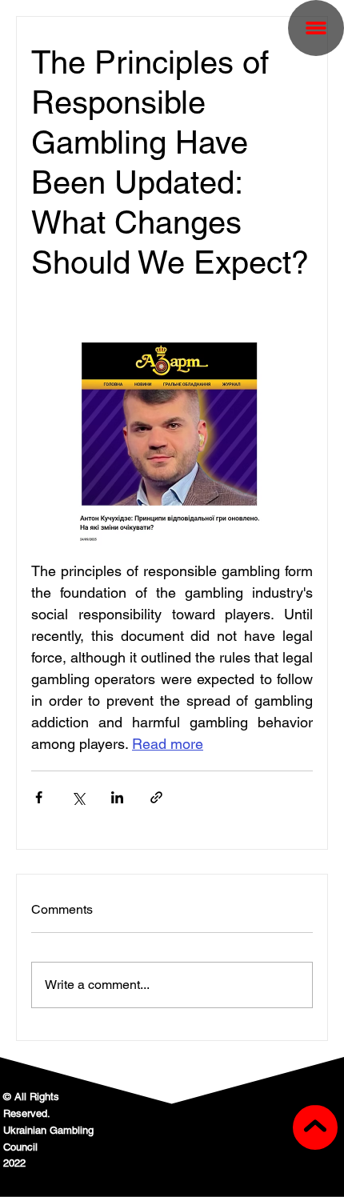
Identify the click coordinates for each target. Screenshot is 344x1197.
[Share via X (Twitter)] (78, 797)
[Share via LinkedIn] (117, 797)
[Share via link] (156, 797)
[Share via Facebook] (38, 797)
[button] (316, 28)
